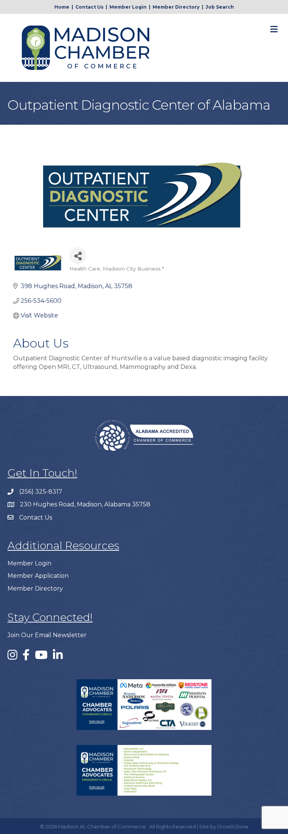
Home (61, 7)
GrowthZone (232, 826)
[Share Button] (77, 255)
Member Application (38, 575)
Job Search (220, 7)
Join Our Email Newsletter (47, 635)
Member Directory (176, 7)
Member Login (128, 7)
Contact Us (89, 7)
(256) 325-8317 (40, 491)
